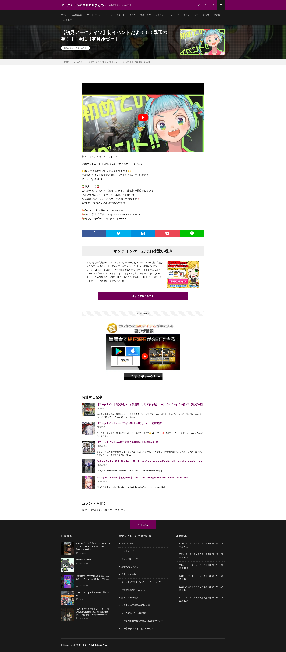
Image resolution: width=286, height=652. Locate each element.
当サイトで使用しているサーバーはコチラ (141, 582)
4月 (197, 544)
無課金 (217, 15)
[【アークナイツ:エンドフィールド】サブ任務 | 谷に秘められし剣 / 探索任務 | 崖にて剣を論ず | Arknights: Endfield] (67, 614)
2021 (181, 598)
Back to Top (143, 525)
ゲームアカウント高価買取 (133, 613)
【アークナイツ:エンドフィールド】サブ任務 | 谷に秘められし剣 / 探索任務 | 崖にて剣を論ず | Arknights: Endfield (92, 612)
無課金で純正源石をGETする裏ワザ (137, 605)
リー (196, 15)
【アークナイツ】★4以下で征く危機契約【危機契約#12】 (128, 442)
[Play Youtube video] (143, 117)
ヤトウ (186, 15)
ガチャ (132, 15)
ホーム (64, 15)
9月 (217, 554)
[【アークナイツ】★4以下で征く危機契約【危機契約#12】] (88, 447)
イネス (109, 15)
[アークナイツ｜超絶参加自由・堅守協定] (67, 598)
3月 (194, 544)
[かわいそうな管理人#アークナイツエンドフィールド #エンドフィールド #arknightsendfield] (67, 548)
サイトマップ (127, 551)
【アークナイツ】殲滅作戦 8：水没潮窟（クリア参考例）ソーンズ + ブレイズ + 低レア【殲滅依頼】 (150, 404)
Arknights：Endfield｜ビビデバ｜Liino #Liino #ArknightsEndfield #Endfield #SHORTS (142, 477)
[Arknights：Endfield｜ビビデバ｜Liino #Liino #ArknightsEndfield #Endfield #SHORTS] (88, 482)
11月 (181, 558)
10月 (221, 554)
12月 (186, 558)
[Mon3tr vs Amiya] (67, 565)
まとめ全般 (77, 15)
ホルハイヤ (145, 15)
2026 (181, 544)
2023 (181, 576)
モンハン (174, 15)
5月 (201, 544)
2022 (181, 587)
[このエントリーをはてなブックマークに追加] (143, 233)
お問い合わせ (127, 544)
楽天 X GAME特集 (129, 598)
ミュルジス (160, 15)
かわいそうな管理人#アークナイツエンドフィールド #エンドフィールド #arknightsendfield (93, 546)
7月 (209, 544)
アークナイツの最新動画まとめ (93, 645)
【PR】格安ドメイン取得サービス (137, 629)
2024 (181, 565)
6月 (205, 544)
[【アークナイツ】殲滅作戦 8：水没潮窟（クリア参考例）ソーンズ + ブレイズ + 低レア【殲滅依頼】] (88, 409)
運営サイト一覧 (128, 574)
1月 (186, 544)
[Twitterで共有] (118, 233)
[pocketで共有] (167, 233)
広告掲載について (129, 567)
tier (88, 15)
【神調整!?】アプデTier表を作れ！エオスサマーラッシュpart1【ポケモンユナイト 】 (93, 579)
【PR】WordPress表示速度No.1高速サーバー (142, 621)
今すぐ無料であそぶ (143, 296)
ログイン (109, 510)
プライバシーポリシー (131, 559)
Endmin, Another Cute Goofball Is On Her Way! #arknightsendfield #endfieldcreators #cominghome (150, 461)
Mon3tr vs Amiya (83, 560)
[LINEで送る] (192, 233)
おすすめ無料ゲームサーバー (135, 590)
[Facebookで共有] (94, 233)
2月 (190, 544)
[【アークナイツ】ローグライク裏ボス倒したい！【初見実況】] (88, 428)
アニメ (98, 15)
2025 (181, 554)
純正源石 (67, 20)
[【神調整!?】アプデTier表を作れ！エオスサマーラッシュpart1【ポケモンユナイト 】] (67, 581)
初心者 (206, 15)
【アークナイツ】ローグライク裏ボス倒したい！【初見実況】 (130, 423)
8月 (213, 544)
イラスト (120, 15)
